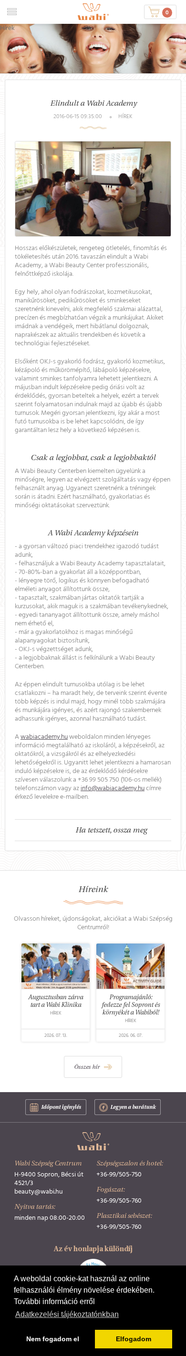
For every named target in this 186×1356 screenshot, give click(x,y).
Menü (11, 11)
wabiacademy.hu (44, 736)
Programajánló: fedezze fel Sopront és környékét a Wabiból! (130, 1005)
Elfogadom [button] (133, 1339)
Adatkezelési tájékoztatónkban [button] (67, 1314)
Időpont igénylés (61, 1107)
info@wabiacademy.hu (113, 788)
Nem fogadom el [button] (52, 1339)
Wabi (93, 11)
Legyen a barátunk (132, 1107)
